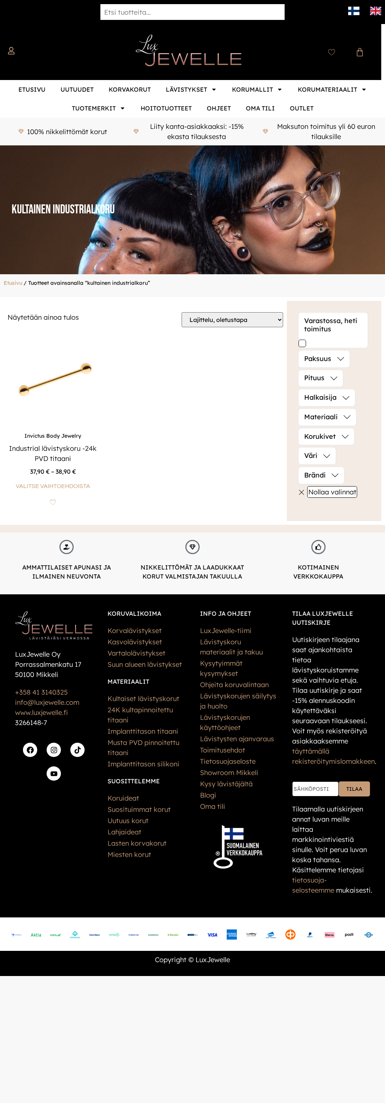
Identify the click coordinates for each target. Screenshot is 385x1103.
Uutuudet (77, 89)
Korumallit (252, 89)
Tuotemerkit (94, 108)
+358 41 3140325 (41, 692)
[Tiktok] (77, 750)
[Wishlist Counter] (331, 52)
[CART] (359, 52)
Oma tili (260, 108)
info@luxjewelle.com (47, 702)
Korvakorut (130, 89)
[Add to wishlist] (52, 502)
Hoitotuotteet (166, 108)
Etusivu (31, 89)
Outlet (302, 108)
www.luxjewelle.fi (41, 712)
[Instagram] (54, 750)
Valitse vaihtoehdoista (53, 486)
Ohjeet (219, 108)
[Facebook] (30, 750)
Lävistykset (186, 89)
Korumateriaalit (327, 89)
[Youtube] (54, 773)
